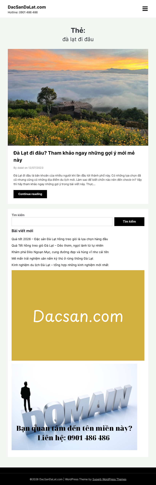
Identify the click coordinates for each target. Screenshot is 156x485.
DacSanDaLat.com (27, 7)
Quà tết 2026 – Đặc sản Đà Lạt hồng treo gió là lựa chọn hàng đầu (60, 239)
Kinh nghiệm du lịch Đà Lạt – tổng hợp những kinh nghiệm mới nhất (60, 265)
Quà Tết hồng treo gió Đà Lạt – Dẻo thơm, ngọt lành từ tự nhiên (57, 245)
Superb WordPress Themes (109, 479)
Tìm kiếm (18, 215)
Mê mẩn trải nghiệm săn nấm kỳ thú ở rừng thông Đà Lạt (52, 258)
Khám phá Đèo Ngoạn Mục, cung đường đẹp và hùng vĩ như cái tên (60, 252)
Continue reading (30, 194)
